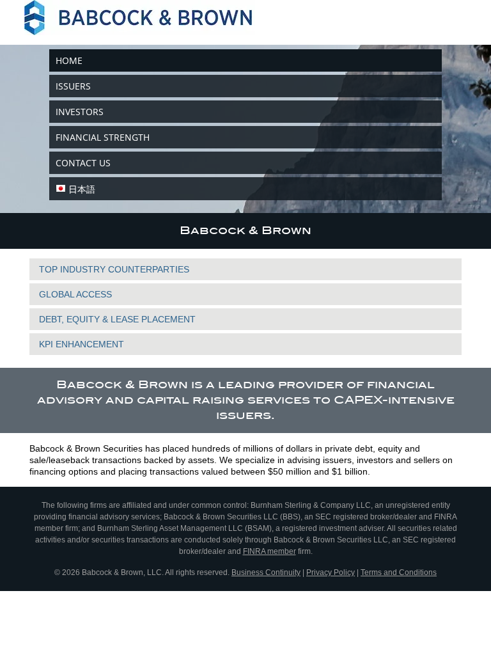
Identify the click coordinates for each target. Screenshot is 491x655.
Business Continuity (265, 572)
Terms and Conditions (399, 572)
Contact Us (83, 163)
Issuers (73, 86)
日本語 (81, 189)
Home (69, 60)
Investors (80, 112)
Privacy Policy (330, 572)
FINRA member (269, 551)
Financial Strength (103, 137)
